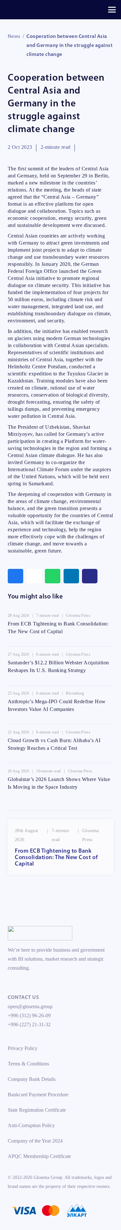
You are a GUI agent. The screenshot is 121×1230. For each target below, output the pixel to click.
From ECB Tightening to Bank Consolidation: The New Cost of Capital (56, 857)
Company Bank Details (31, 1079)
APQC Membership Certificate (39, 1156)
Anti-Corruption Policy (31, 1125)
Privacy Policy (22, 1048)
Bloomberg (75, 693)
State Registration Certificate (37, 1110)
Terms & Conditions (28, 1063)
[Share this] (15, 576)
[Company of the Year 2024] (40, 933)
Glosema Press (78, 615)
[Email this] (34, 576)
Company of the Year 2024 (35, 1141)
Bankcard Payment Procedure (38, 1094)
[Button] (89, 576)
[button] (112, 9)
